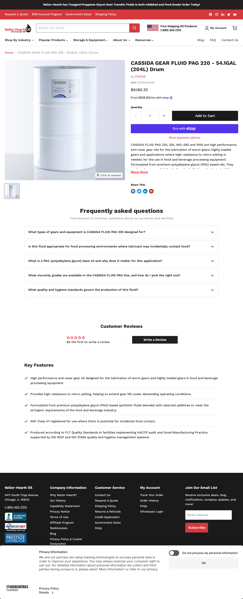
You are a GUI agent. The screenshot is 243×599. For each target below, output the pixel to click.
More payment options (184, 137)
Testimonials (58, 528)
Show (139, 172)
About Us (120, 40)
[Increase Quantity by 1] (164, 116)
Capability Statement (65, 506)
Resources (143, 40)
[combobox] (82, 28)
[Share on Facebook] (133, 191)
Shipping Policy (105, 14)
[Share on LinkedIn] (145, 191)
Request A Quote (106, 500)
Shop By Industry (18, 40)
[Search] (134, 28)
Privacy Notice (60, 511)
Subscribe (196, 527)
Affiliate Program (62, 522)
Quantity (136, 107)
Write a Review (155, 339)
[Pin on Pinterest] (151, 191)
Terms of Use (59, 517)
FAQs (98, 528)
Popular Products (52, 40)
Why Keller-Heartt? (63, 495)
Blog (200, 40)
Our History (58, 500)
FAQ (213, 40)
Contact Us (230, 40)
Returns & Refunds (108, 511)
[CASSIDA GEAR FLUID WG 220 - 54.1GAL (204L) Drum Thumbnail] (11, 191)
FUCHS (140, 76)
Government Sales (79, 14)
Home (9, 52)
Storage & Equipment (89, 40)
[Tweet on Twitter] (139, 191)
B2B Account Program (47, 14)
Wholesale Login (151, 511)
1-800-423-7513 (16, 507)
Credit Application (107, 517)
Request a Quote (16, 14)
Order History (149, 500)
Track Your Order (151, 495)
